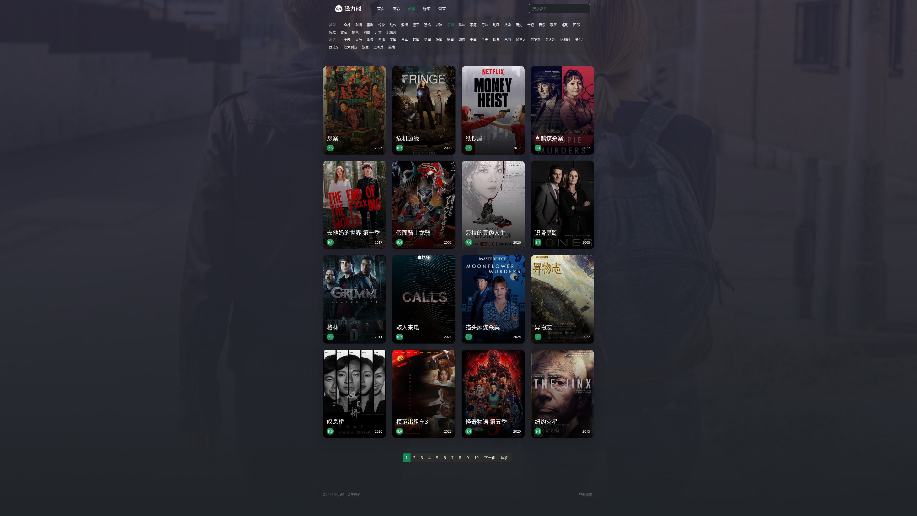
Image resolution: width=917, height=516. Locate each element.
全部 (347, 24)
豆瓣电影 (585, 494)
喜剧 (370, 24)
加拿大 (521, 39)
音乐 (542, 24)
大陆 (358, 39)
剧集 (411, 8)
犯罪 (416, 24)
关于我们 (354, 494)
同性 (366, 32)
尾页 (505, 457)
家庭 (473, 24)
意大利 (550, 39)
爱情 (404, 24)
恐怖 (427, 24)
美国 (393, 39)
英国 (427, 39)
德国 (450, 39)
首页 (381, 8)
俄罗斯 (536, 39)
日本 (404, 39)
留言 (442, 8)
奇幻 (484, 24)
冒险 (439, 24)
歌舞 (553, 24)
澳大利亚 (350, 47)
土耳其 (378, 47)
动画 (496, 24)
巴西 (507, 39)
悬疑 (450, 24)
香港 (370, 39)
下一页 (490, 457)
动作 (393, 24)
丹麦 (484, 39)
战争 (507, 24)
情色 (355, 32)
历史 (519, 24)
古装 (344, 32)
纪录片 (391, 32)
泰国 (473, 39)
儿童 (378, 32)
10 (476, 457)
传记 (530, 24)
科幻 (461, 24)
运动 (565, 24)
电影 (396, 8)
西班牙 (334, 47)
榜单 (427, 8)
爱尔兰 (580, 39)
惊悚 (381, 24)
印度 (461, 39)
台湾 (381, 39)
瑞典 (496, 39)
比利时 (565, 39)
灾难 (332, 32)
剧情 (358, 24)
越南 (391, 47)
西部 (576, 24)
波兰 (365, 47)
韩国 (416, 39)
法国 (439, 39)
